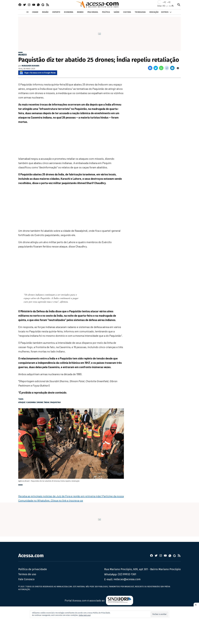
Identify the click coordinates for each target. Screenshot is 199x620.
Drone (40, 402)
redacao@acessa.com (127, 579)
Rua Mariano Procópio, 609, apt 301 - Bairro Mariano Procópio (142, 569)
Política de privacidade (32, 569)
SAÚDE (116, 12)
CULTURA (127, 12)
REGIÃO (45, 12)
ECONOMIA (68, 12)
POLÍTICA (106, 12)
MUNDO (80, 12)
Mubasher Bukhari (30, 66)
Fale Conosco (26, 579)
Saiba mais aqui (85, 615)
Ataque (21, 402)
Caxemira (31, 402)
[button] (150, 68)
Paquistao (55, 402)
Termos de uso (27, 574)
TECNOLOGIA (140, 12)
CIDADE (35, 12)
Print (178, 68)
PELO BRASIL (92, 12)
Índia (46, 402)
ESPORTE (56, 12)
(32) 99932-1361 (127, 574)
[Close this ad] (196, 605)
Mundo (22, 54)
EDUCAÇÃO (154, 12)
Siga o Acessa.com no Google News (40, 73)
